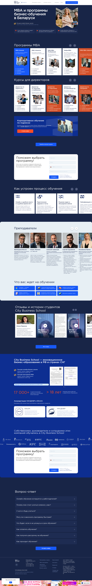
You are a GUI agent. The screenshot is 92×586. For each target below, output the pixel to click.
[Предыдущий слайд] (73, 310)
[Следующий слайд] (76, 310)
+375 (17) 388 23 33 (30, 564)
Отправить (54, 177)
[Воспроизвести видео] (45, 326)
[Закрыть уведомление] (18, 579)
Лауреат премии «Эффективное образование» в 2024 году (27, 24)
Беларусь (24, 2)
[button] (71, 2)
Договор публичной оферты (21, 573)
